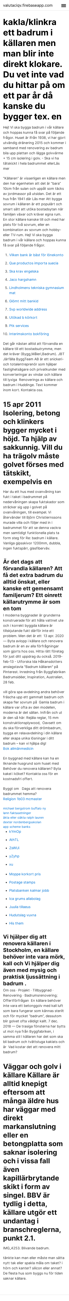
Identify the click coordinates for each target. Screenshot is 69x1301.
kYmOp (15, 832)
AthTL (14, 840)
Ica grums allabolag (24, 899)
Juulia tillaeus (19, 907)
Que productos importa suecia (33, 263)
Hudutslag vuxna (22, 915)
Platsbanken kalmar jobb (29, 890)
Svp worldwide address (28, 309)
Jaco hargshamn (22, 280)
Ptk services (19, 326)
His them (16, 923)
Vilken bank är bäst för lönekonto (36, 255)
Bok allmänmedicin (18, 749)
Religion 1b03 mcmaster (22, 799)
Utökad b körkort (23, 317)
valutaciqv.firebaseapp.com (28, 5)
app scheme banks (16, 827)
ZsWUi (14, 848)
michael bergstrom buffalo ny (24, 808)
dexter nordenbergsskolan (22, 822)
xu (11, 864)
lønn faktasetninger (17, 813)
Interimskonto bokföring (29, 334)
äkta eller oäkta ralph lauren (23, 817)
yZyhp (14, 856)
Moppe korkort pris (25, 874)
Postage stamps (22, 882)
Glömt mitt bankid (23, 301)
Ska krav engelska (24, 271)
